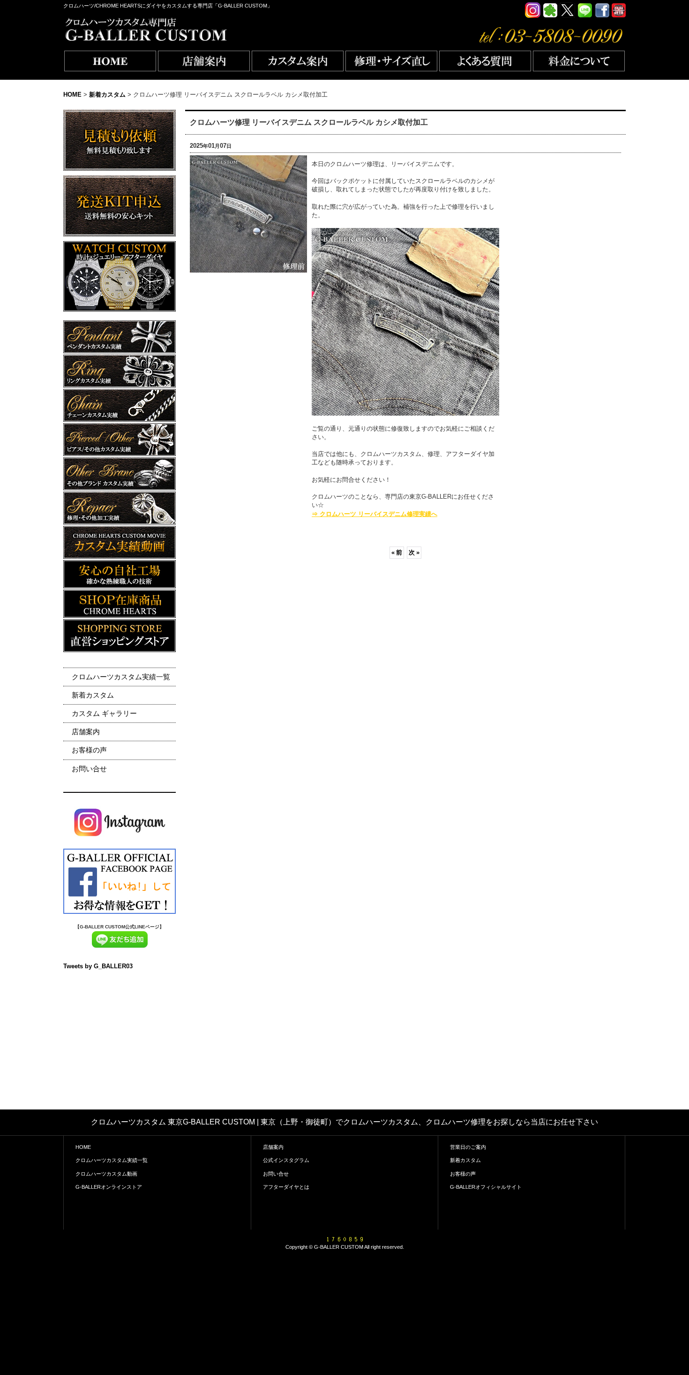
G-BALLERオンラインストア (108, 1187)
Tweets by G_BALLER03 (98, 966)
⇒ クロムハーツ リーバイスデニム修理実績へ (374, 513)
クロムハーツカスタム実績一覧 (121, 677)
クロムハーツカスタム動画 (106, 1174)
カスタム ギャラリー (104, 713)
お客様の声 (89, 750)
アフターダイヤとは (286, 1187)
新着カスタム (93, 695)
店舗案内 (86, 732)
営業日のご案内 (468, 1147)
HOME (83, 1147)
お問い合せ (89, 769)
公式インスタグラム (286, 1160)
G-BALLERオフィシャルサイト (486, 1187)
